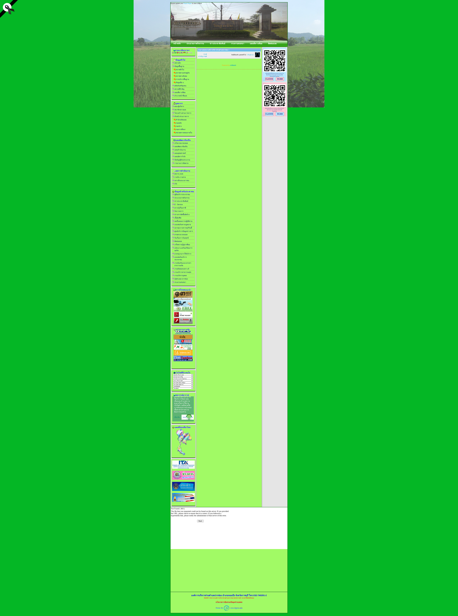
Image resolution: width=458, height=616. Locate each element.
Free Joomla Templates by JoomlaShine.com (229, 614)
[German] (184, 53)
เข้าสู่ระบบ (250, 55)
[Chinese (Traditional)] (178, 53)
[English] (180, 53)
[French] (182, 53)
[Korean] (191, 53)
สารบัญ (200, 56)
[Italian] (187, 53)
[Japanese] (189, 53)
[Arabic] (175, 53)
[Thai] (173, 53)
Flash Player (188, 3)
